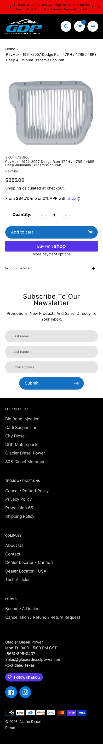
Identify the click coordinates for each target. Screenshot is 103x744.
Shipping (13, 188)
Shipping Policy (19, 516)
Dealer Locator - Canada (29, 562)
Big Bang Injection (22, 418)
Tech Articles (17, 579)
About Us (14, 545)
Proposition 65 (19, 507)
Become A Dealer (22, 608)
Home (10, 49)
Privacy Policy (18, 499)
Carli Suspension (21, 427)
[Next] (92, 7)
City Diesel (15, 436)
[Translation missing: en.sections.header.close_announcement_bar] (99, 7)
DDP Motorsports (21, 444)
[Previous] (10, 7)
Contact (12, 554)
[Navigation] (92, 26)
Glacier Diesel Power (25, 453)
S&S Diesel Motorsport (27, 461)
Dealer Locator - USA (25, 571)
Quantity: (21, 214)
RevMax (12, 171)
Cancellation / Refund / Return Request (42, 617)
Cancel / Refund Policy (27, 490)
